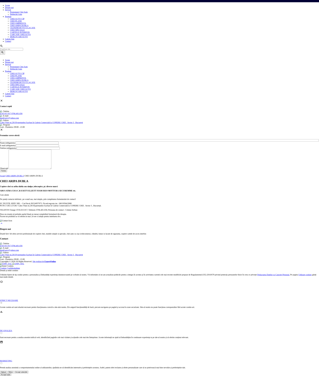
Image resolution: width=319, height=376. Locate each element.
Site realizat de (44, 261)
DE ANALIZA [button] (6, 331)
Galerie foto (9, 39)
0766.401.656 (16, 113)
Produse (8, 16)
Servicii (8, 10)
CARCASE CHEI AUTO (20, 34)
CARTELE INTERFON (20, 32)
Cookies (3, 268)
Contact (8, 41)
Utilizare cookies (305, 275)
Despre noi (9, 7)
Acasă (2, 176)
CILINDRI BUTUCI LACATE (22, 28)
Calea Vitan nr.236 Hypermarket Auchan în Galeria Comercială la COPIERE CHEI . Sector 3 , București (41, 122)
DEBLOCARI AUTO (19, 37)
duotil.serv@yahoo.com (9, 118)
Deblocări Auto (16, 14)
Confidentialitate (13, 268)
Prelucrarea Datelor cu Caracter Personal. (273, 275)
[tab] (159, 292)
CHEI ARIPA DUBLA (19, 25)
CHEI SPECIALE (17, 30)
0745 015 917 (5, 113)
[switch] (1, 303)
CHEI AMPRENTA (18, 23)
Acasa (7, 5)
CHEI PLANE (16, 21)
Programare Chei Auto (19, 12)
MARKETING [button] (6, 361)
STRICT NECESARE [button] (9, 300)
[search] (2, 53)
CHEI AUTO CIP (17, 19)
